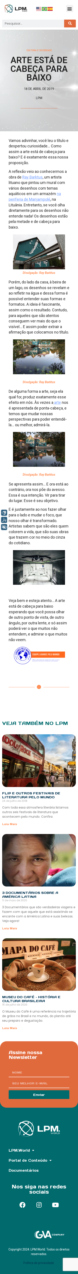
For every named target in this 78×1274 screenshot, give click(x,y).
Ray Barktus (32, 177)
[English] (39, 9)
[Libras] (4, 513)
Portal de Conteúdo (28, 1160)
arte (57, 402)
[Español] (50, 9)
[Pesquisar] (70, 23)
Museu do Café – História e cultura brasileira (31, 999)
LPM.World (19, 1150)
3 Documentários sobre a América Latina (30, 895)
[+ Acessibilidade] (4, 527)
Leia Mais (9, 824)
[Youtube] (55, 1205)
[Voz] (4, 520)
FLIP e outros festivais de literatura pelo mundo (31, 795)
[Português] (44, 9)
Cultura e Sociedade (39, 50)
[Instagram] (39, 1205)
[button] (69, 8)
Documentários (24, 1170)
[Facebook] (22, 1205)
